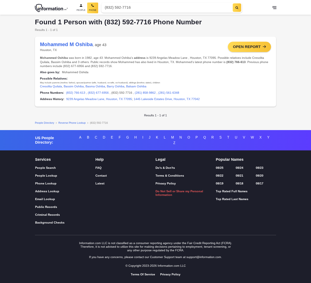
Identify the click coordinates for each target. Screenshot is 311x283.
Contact (101, 175)
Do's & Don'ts (165, 167)
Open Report (247, 47)
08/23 (259, 167)
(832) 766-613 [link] (75, 92)
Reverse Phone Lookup (72, 122)
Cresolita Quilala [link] (51, 86)
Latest (100, 183)
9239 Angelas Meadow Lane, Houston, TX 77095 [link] (99, 99)
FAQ (98, 167)
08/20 (259, 175)
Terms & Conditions (170, 175)
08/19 (219, 183)
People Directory (44, 122)
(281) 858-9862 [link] (145, 92)
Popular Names (230, 159)
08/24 (239, 167)
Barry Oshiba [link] (115, 86)
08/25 (219, 167)
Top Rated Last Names (232, 199)
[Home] (51, 8)
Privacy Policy (166, 183)
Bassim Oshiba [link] (74, 86)
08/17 (259, 183)
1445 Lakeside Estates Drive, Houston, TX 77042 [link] (167, 99)
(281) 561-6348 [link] (168, 92)
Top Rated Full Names (232, 191)
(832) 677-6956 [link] (98, 92)
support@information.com (203, 257)
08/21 (239, 175)
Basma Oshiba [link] (95, 86)
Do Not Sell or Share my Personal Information (179, 193)
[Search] (237, 7)
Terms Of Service (143, 274)
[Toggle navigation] (274, 8)
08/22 (219, 175)
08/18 (239, 183)
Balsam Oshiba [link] (136, 86)
